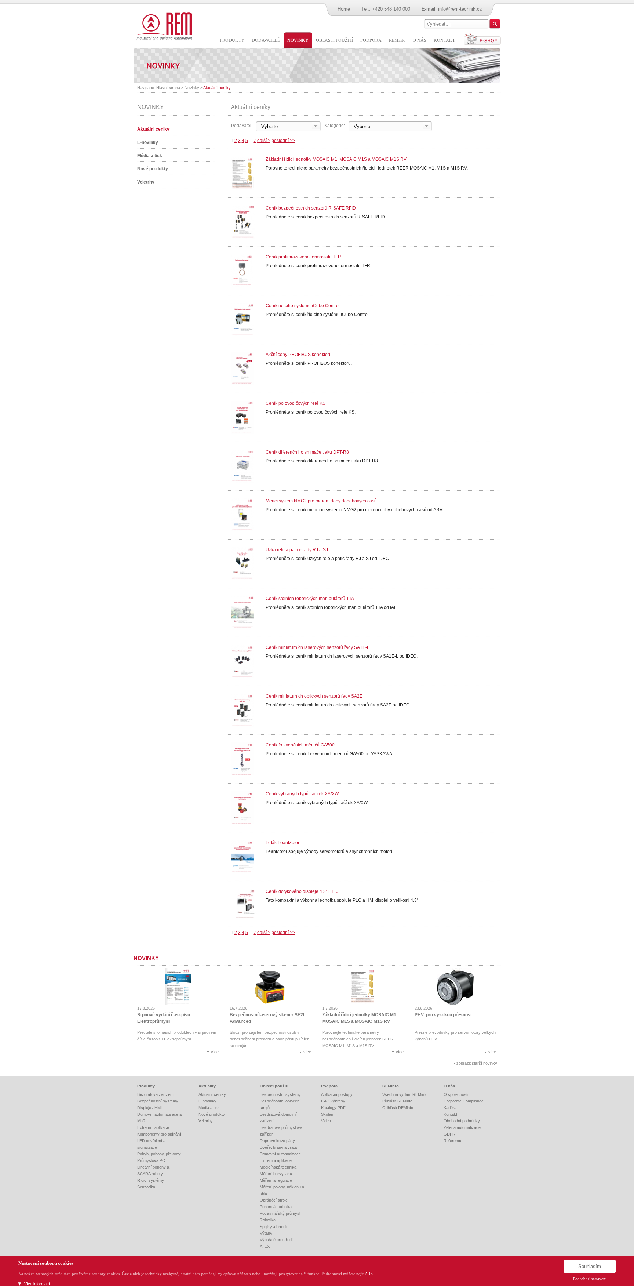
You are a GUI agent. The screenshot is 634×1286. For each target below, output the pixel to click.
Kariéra (450, 1107)
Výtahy (266, 1233)
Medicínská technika (278, 1167)
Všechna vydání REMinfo (404, 1094)
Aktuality (207, 1086)
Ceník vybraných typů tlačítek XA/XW (302, 793)
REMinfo (390, 1086)
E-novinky (147, 142)
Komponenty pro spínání (159, 1134)
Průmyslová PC (151, 1160)
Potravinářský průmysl (280, 1213)
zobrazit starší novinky (476, 1063)
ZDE (369, 1273)
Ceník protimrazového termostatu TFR (303, 256)
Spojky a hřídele (274, 1226)
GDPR (449, 1134)
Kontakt (450, 1114)
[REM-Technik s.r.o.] (163, 26)
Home (344, 9)
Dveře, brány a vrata (278, 1147)
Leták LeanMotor (282, 842)
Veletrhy (145, 182)
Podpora (329, 1086)
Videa (326, 1121)
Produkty (146, 1086)
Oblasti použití (274, 1086)
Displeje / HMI (149, 1107)
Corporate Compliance (464, 1101)
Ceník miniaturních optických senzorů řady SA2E (314, 696)
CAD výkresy (333, 1101)
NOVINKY (150, 107)
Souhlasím (589, 1266)
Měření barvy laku (276, 1173)
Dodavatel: (241, 125)
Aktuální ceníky (217, 88)
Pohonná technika (276, 1207)
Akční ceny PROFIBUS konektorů (299, 354)
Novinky (192, 88)
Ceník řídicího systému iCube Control (303, 305)
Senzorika (146, 1187)
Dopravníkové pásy (277, 1140)
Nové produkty (152, 168)
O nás (449, 1086)
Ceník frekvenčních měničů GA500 (300, 745)
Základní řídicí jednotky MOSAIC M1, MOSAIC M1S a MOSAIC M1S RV (336, 159)
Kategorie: (334, 125)
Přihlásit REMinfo (397, 1101)
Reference (453, 1140)
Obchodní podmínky (462, 1121)
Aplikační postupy (337, 1094)
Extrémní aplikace (153, 1127)
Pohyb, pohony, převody (159, 1154)
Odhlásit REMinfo (397, 1107)
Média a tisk (149, 155)
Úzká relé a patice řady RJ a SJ (297, 549)
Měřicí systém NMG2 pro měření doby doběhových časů (321, 501)
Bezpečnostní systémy (157, 1101)
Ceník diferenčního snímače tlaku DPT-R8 (307, 452)
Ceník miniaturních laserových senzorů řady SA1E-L (317, 647)
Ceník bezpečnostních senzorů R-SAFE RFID (311, 208)
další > (263, 140)
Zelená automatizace (462, 1127)
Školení (327, 1114)
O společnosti (456, 1094)
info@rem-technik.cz (460, 9)
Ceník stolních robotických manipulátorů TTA (310, 598)
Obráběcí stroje (274, 1200)
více (215, 1052)
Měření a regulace (276, 1180)
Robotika (268, 1220)
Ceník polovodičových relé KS (295, 403)
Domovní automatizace (280, 1154)
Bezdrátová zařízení (155, 1094)
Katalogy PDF (333, 1107)
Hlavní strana (168, 88)
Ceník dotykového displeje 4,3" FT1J (302, 891)
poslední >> (283, 140)
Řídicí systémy (150, 1180)
